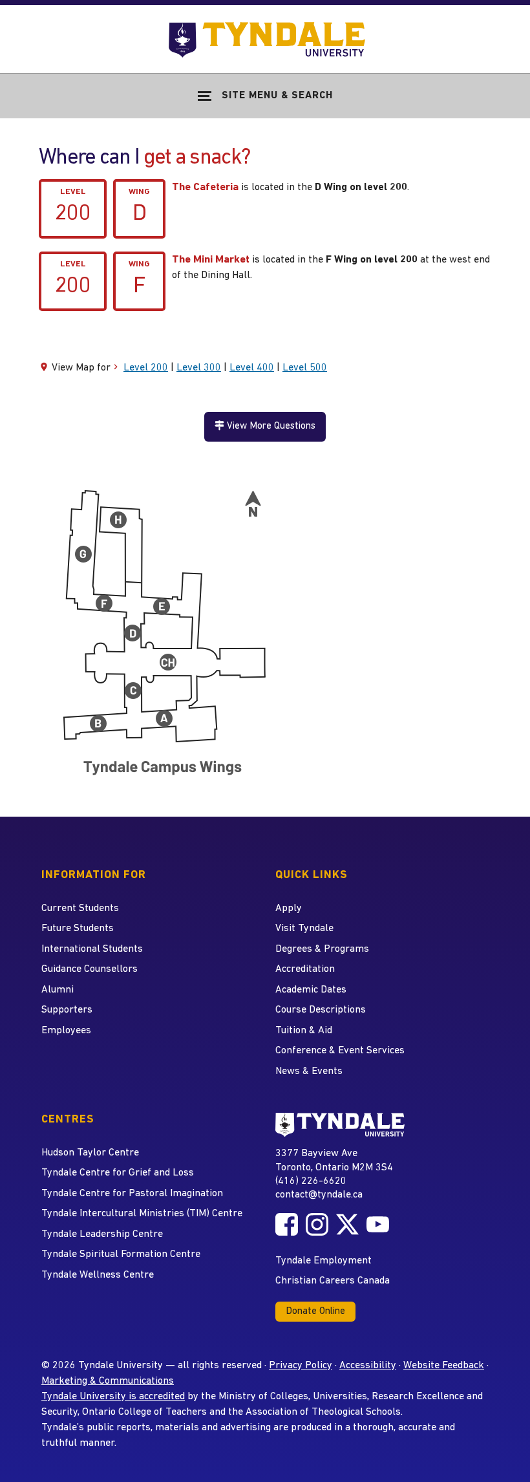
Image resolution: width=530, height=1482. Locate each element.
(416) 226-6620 (310, 1181)
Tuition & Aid (303, 1031)
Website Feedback (443, 1365)
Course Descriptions (320, 1010)
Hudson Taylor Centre (90, 1153)
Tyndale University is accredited (113, 1396)
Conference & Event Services (340, 1051)
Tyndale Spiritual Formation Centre (120, 1254)
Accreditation (305, 969)
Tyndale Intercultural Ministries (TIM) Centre (141, 1213)
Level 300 (198, 368)
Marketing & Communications (107, 1381)
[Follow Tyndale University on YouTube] (377, 1224)
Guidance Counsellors (89, 969)
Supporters (66, 1010)
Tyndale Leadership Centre (102, 1234)
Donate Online (315, 1311)
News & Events (309, 1071)
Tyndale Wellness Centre (97, 1275)
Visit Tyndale (304, 928)
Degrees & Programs (322, 949)
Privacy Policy (300, 1365)
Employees (66, 1031)
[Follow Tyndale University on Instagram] (317, 1224)
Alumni (57, 990)
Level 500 (304, 368)
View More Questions (269, 426)
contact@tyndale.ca (319, 1195)
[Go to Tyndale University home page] (340, 1125)
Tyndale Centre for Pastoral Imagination (132, 1193)
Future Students (77, 928)
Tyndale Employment (323, 1261)
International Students (92, 949)
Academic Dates (310, 990)
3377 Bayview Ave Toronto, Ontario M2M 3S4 (334, 1160)
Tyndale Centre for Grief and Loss (117, 1173)
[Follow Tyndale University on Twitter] (347, 1224)
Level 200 (145, 368)
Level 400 (251, 368)
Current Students (80, 908)
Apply (288, 908)
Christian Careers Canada (332, 1281)
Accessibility (367, 1365)
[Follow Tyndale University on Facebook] (286, 1224)
